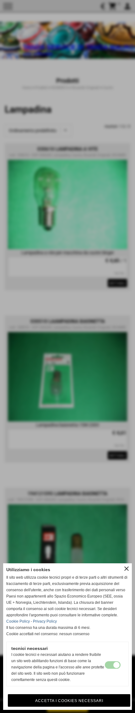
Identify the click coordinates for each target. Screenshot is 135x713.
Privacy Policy (45, 621)
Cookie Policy (18, 621)
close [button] (126, 568)
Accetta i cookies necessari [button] (69, 701)
